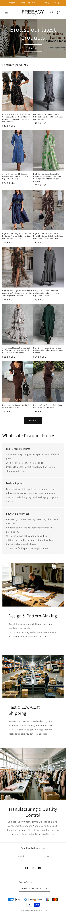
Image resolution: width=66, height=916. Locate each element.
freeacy (28, 910)
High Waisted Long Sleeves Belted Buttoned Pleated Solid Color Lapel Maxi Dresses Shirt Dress (17, 235)
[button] (6, 12)
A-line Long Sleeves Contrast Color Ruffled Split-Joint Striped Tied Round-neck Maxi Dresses (16, 350)
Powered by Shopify (39, 910)
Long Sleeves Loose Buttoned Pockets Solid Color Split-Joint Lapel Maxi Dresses (46, 293)
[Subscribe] (48, 856)
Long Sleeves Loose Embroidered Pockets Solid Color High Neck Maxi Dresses (48, 350)
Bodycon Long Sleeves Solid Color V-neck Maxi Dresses (16, 406)
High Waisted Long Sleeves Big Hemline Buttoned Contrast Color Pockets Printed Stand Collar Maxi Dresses (47, 177)
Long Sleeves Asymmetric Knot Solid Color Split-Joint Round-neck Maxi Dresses (48, 116)
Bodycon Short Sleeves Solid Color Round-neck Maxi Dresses (47, 406)
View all (33, 420)
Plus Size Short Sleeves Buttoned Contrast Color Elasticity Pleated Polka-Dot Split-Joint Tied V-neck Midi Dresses (16, 118)
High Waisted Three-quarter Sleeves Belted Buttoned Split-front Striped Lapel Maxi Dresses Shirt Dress (48, 235)
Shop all (33, 47)
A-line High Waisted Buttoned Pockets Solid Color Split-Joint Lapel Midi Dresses (15, 176)
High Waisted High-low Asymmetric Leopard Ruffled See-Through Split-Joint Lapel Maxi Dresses (17, 293)
